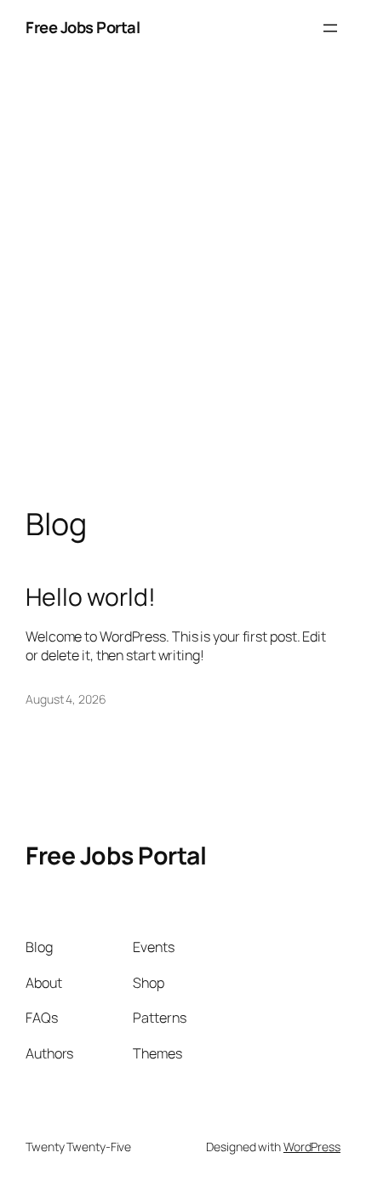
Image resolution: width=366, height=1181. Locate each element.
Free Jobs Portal (83, 27)
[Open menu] (330, 28)
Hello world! (91, 597)
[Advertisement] (183, 299)
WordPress (311, 1146)
